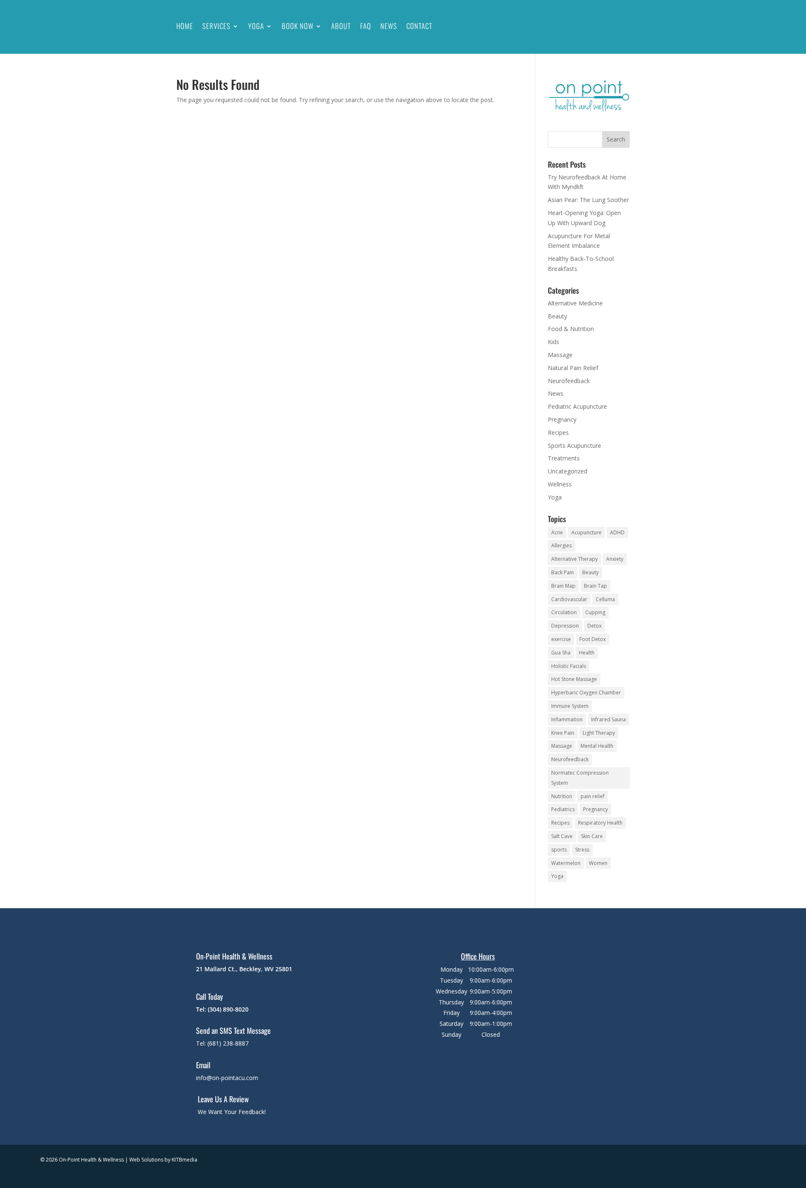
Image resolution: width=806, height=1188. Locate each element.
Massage (560, 355)
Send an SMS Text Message (233, 1030)
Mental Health (597, 745)
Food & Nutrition (571, 329)
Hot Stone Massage (574, 679)
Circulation (564, 612)
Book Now (298, 26)
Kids (553, 342)
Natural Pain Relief (573, 368)
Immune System (570, 706)
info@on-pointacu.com (227, 1078)
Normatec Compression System (580, 777)
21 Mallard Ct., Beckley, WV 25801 (244, 969)
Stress (582, 849)
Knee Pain (562, 732)
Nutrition (561, 796)
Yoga (256, 26)
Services (216, 26)
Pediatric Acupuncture (577, 406)
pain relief (592, 796)
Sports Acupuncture (574, 445)
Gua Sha (560, 652)
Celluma (605, 599)
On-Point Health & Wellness (234, 956)
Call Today (209, 996)
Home (184, 26)
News (388, 26)
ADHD (617, 532)
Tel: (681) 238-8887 (222, 1043)
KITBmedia (184, 1159)
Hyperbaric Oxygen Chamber (586, 692)
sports (559, 849)
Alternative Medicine (575, 303)
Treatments (564, 458)
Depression (565, 625)
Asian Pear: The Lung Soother (588, 200)
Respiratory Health (600, 822)
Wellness (560, 484)
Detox (594, 625)
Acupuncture (586, 532)
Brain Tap (595, 585)
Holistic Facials (568, 666)
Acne (557, 532)
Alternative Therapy (574, 558)
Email (203, 1064)
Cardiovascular (569, 599)
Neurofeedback (569, 381)
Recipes (558, 432)
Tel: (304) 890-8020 (222, 1009)
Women (598, 863)
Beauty (557, 316)
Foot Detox (592, 639)
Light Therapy (599, 732)
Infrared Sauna (608, 719)
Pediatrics (563, 809)
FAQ (365, 26)
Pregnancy (562, 419)
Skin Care (592, 836)
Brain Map (563, 585)
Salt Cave (562, 836)
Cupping (595, 612)
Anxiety (614, 558)
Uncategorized (567, 471)
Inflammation (567, 719)
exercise (561, 639)
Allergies (561, 545)
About (341, 26)
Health (586, 652)
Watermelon (566, 863)
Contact (419, 26)
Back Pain (562, 572)
